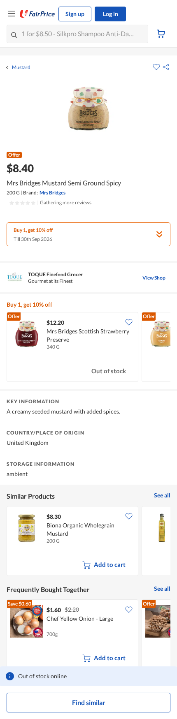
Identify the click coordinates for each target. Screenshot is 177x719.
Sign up (74, 13)
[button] (165, 67)
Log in (110, 13)
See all (162, 495)
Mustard (21, 67)
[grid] (88, 348)
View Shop (153, 278)
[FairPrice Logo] (37, 14)
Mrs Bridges (52, 193)
